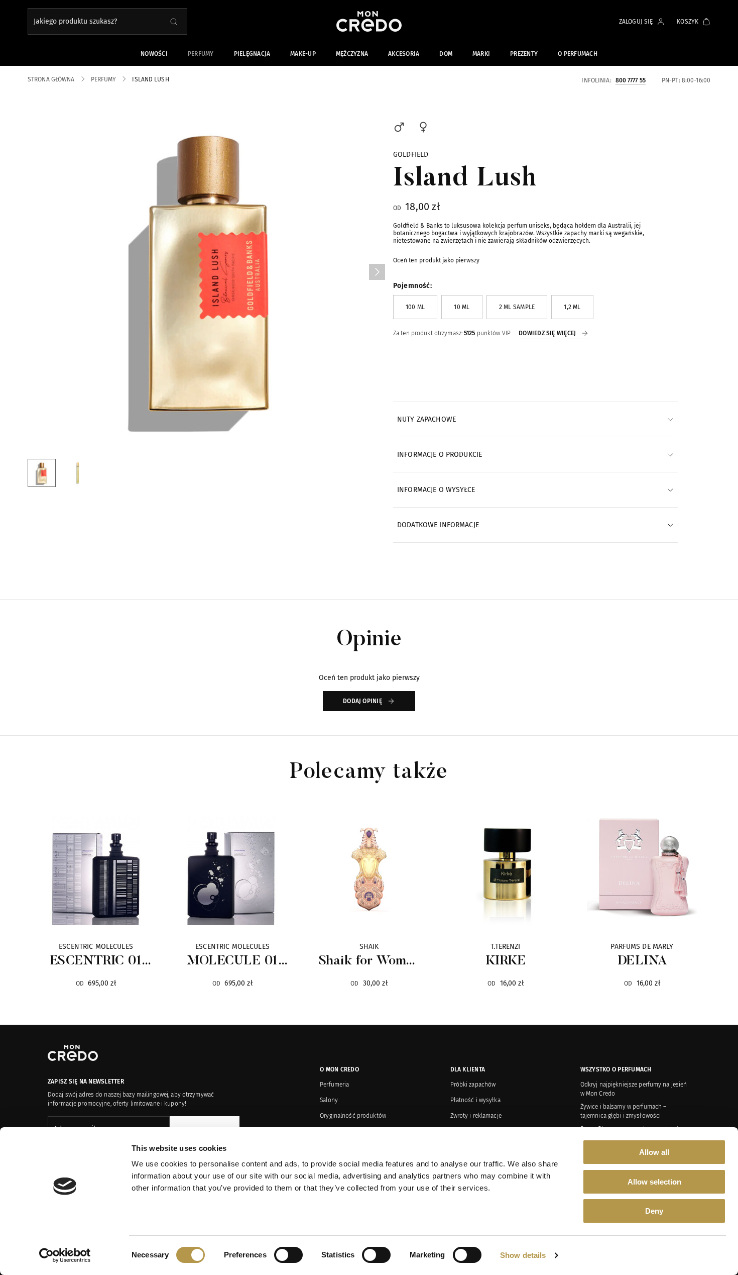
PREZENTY (524, 53)
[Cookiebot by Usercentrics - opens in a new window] (65, 1255)
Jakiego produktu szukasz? (75, 21)
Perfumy (201, 53)
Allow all (654, 1152)
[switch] (288, 1255)
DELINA (642, 961)
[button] (377, 272)
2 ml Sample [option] (517, 307)
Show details (523, 1255)
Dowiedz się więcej (547, 333)
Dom (445, 53)
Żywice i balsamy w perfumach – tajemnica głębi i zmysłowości (623, 1111)
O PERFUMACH (577, 53)
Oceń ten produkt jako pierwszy (436, 260)
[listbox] (535, 307)
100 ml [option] (415, 307)
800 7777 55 (631, 80)
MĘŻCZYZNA (352, 53)
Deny (654, 1211)
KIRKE (505, 961)
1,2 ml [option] (572, 307)
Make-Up (303, 53)
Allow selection (654, 1182)
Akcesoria (403, 53)
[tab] (535, 419)
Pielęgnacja (252, 53)
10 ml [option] (461, 307)
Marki (481, 53)
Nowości (154, 53)
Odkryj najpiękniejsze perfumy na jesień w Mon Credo (633, 1089)
